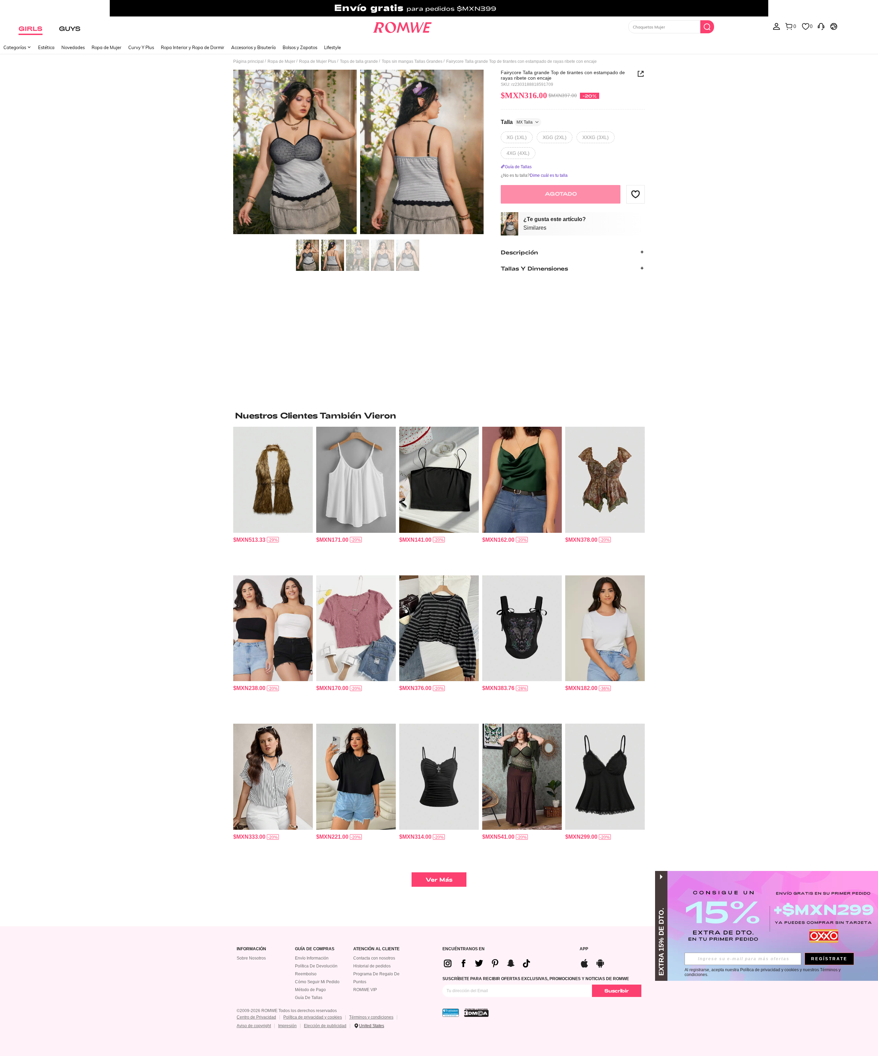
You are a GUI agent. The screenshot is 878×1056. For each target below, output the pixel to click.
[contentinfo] (249, 539)
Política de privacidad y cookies (312, 1017)
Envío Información (312, 958)
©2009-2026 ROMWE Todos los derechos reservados (287, 1010)
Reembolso (306, 974)
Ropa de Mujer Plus (317, 61)
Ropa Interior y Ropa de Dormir (192, 47)
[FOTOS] (358, 153)
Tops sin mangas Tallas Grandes (412, 61)
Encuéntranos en (463, 949)
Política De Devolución (316, 966)
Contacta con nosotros (374, 958)
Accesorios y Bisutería (253, 47)
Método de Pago (310, 989)
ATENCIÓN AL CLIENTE (376, 949)
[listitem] (273, 498)
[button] (635, 194)
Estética (46, 47)
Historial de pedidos (372, 966)
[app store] (584, 962)
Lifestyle (332, 47)
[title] (439, 415)
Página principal (248, 61)
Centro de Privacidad (256, 1017)
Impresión (287, 1025)
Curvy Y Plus (141, 47)
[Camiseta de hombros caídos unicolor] (356, 777)
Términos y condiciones (371, 1017)
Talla (517, 122)
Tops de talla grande (359, 61)
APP (584, 949)
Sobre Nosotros (251, 958)
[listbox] (776, 26)
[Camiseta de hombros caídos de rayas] (439, 628)
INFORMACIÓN (251, 949)
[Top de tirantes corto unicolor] (439, 480)
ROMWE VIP (365, 989)
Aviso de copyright (254, 1025)
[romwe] (402, 26)
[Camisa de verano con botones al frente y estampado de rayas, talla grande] (273, 777)
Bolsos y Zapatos (300, 47)
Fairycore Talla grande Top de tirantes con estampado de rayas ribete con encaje (563, 75)
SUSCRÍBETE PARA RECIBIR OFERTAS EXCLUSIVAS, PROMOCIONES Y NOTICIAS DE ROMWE (535, 978)
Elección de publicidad (325, 1025)
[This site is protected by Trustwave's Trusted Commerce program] (450, 1013)
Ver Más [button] (439, 879)
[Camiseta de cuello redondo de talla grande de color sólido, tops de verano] (605, 628)
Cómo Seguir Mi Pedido (317, 981)
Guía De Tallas (308, 997)
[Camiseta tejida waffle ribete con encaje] (356, 628)
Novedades (73, 47)
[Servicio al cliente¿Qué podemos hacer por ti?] (821, 26)
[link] (439, 8)
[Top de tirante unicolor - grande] (356, 480)
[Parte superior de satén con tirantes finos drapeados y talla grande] (522, 480)
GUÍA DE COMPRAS (314, 949)
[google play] (600, 962)
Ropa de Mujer (106, 47)
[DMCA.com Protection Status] (476, 1013)
